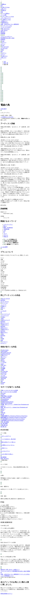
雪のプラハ (3, 357)
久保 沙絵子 (4, 108)
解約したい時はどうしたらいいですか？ (12, 519)
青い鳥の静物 (4, 423)
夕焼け (2, 318)
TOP (4, 61)
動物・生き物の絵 (8, 227)
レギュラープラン (8, 224)
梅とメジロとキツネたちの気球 (9, 392)
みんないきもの (5, 301)
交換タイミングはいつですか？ (10, 516)
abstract (2, 359)
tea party (2, 394)
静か (2, 337)
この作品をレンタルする (7, 117)
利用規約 (3, 39)
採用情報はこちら (9, 575)
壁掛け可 (5, 236)
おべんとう (3, 343)
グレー (5, 233)
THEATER (3, 378)
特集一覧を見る (5, 458)
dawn (2, 411)
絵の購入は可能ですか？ (8, 511)
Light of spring (4, 351)
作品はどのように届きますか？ (10, 517)
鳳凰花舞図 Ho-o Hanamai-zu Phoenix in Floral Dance (13, 417)
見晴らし (3, 307)
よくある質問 (4, 247)
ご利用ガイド (16, 569)
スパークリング (5, 315)
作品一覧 (5, 63)
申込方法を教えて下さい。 (9, 506)
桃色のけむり (4, 332)
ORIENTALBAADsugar (6, 403)
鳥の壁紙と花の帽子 (6, 397)
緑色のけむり (4, 327)
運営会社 (3, 32)
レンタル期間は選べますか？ (9, 508)
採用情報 (3, 33)
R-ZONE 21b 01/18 (5, 354)
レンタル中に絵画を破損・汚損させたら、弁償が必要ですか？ (15, 513)
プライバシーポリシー (6, 36)
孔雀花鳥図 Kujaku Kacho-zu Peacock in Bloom (12, 420)
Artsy (4, 230)
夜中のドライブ (5, 323)
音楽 (2, 340)
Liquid (2, 363)
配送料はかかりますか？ (8, 509)
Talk (2, 381)
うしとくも (3, 304)
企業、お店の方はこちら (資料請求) (10, 574)
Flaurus (2, 383)
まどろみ (3, 375)
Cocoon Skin (4, 372)
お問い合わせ (8, 569)
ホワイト (5, 235)
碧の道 (2, 414)
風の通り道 (3, 426)
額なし (5, 226)
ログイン (10, 593)
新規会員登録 (4, 593)
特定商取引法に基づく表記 (7, 38)
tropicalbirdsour (4, 400)
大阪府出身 (6, 229)
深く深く (3, 366)
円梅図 (2, 370)
